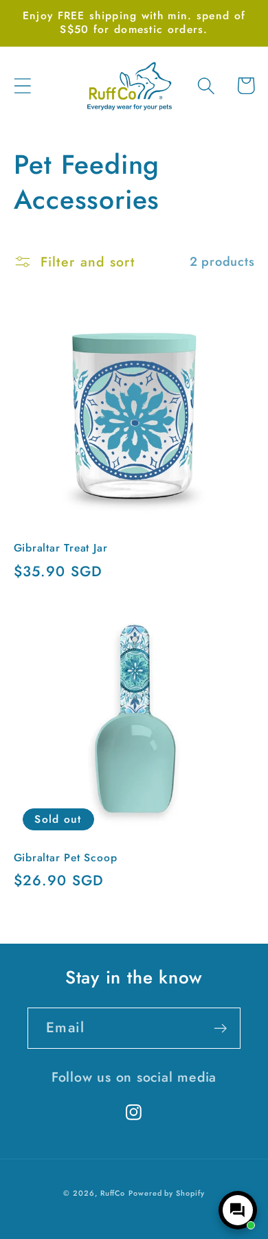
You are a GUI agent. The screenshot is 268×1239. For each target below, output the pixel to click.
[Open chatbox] (238, 1210)
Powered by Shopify (166, 1192)
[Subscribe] (220, 1028)
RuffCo (112, 1192)
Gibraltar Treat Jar (61, 548)
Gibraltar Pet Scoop (66, 858)
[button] (22, 85)
